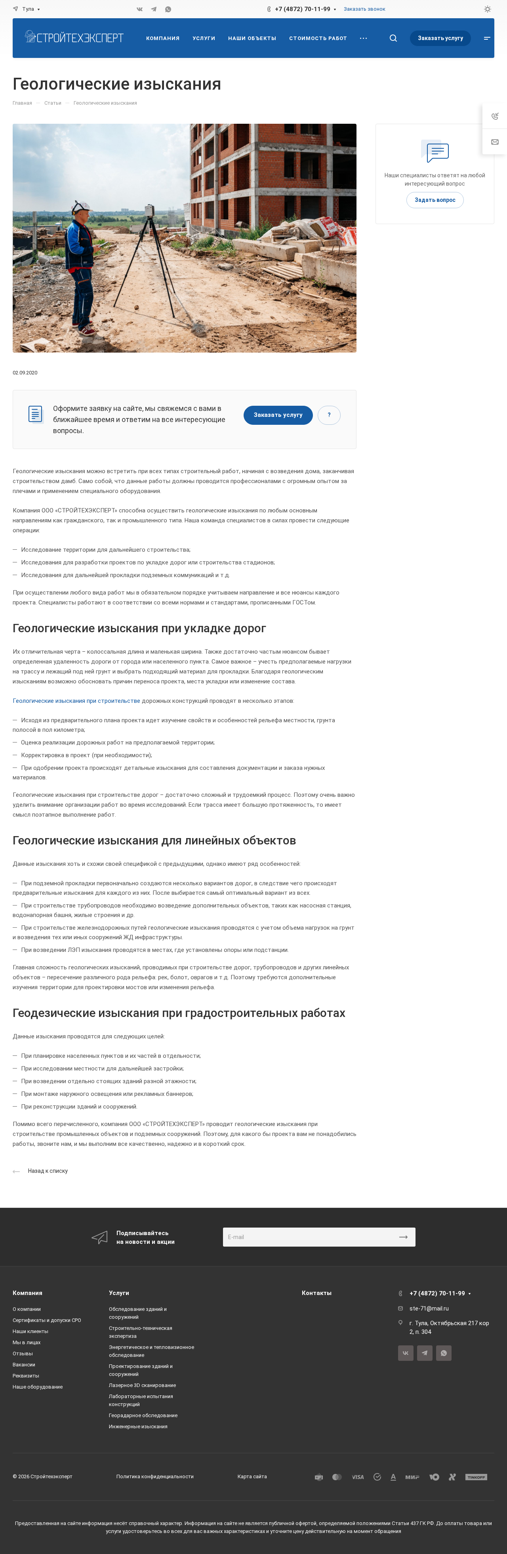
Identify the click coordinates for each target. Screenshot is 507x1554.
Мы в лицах (26, 1342)
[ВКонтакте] (139, 9)
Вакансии (24, 1365)
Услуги (119, 1293)
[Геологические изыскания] (184, 238)
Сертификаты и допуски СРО (47, 1320)
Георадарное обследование (143, 1415)
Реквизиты (26, 1376)
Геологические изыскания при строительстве (76, 700)
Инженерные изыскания (138, 1426)
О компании (27, 1309)
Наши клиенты (30, 1331)
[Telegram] (154, 9)
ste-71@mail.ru (429, 1308)
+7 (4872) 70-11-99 (302, 9)
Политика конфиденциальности (155, 1476)
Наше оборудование (38, 1387)
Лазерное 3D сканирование (142, 1385)
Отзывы (23, 1353)
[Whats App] (168, 9)
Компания (27, 1293)
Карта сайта (252, 1476)
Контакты (317, 1293)
